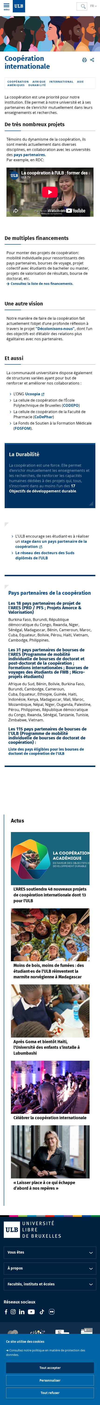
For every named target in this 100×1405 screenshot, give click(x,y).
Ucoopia (32, 393)
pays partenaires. (30, 154)
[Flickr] (52, 1312)
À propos (15, 1268)
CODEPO (71, 405)
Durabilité (37, 85)
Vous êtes (16, 1252)
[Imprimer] (84, 59)
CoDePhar (43, 416)
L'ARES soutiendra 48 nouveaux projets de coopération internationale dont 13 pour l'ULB (50, 895)
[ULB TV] (31, 1312)
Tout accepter (50, 1368)
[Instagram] (13, 1312)
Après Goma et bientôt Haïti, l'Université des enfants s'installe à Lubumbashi (46, 1048)
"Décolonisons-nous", (56, 328)
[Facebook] (6, 1312)
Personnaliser (50, 1380)
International (61, 81)
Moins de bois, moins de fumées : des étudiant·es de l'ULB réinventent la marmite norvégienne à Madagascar (48, 971)
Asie (80, 81)
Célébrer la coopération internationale (50, 1118)
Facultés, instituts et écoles (31, 1284)
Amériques (16, 85)
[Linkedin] (21, 1312)
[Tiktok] (41, 1312)
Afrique (39, 81)
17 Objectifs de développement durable (42, 488)
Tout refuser (50, 1393)
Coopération (18, 81)
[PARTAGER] (92, 59)
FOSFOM (22, 428)
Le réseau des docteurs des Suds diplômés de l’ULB (44, 555)
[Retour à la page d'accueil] (19, 6)
